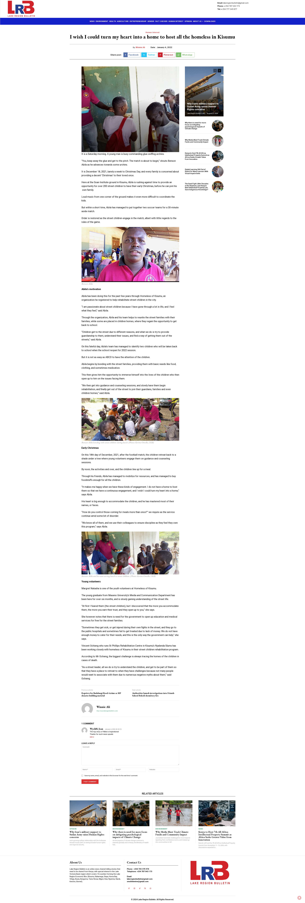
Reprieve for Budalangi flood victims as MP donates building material (101, 694)
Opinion (73, 829)
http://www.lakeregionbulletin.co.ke (107, 711)
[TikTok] (140, 888)
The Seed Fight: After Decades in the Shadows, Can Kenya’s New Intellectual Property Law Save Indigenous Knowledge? (196, 187)
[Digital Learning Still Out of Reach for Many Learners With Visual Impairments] (218, 171)
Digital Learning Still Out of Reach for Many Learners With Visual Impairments (196, 171)
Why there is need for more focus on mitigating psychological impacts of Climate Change (195, 126)
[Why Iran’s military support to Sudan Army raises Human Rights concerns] (204, 91)
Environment (119, 829)
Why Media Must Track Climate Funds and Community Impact (197, 141)
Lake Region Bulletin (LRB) (196, 113)
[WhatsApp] (150, 888)
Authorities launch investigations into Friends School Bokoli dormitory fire (153, 694)
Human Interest (153, 32)
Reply (92, 737)
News (200, 829)
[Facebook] (129, 888)
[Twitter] (145, 888)
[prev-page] (215, 70)
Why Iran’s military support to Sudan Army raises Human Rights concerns (203, 106)
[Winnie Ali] (87, 708)
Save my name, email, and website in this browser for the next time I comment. (111, 775)
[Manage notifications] (299, 898)
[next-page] (219, 70)
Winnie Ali (140, 47)
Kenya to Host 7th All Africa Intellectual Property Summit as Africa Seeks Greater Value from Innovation (197, 156)
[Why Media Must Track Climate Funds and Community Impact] (218, 141)
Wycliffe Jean (96, 728)
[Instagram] (134, 888)
